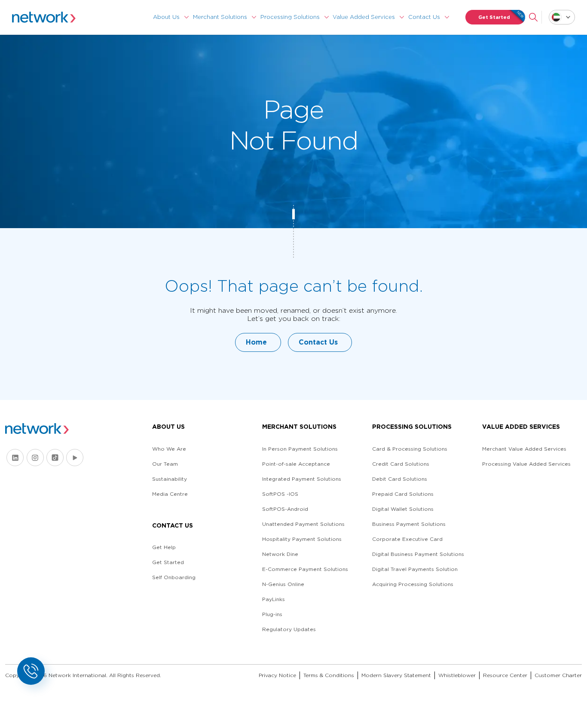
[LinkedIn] (15, 457)
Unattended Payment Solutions (303, 524)
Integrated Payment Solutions (301, 479)
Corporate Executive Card (407, 539)
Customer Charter (558, 675)
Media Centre (170, 494)
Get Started (494, 17)
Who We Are (169, 449)
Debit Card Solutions (399, 479)
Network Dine (280, 554)
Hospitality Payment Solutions (302, 539)
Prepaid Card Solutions (403, 494)
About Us (166, 17)
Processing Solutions (290, 17)
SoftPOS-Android (285, 509)
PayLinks (273, 599)
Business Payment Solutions (409, 524)
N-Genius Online (283, 584)
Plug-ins (272, 614)
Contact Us (424, 17)
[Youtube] (74, 457)
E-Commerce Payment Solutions (305, 569)
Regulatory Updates (289, 629)
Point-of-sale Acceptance (296, 464)
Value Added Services (364, 17)
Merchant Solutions (220, 17)
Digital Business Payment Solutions (418, 554)
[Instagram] (35, 457)
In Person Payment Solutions (300, 449)
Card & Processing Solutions (409, 449)
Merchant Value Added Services (524, 449)
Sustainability (169, 479)
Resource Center (505, 675)
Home (256, 342)
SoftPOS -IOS (280, 494)
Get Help (164, 547)
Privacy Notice (277, 675)
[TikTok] (55, 457)
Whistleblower (457, 675)
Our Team (165, 464)
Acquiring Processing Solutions (412, 584)
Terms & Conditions (328, 675)
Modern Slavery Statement (396, 675)
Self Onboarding (174, 577)
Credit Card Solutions (400, 464)
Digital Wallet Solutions (403, 509)
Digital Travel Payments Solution (415, 569)
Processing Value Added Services (526, 464)
